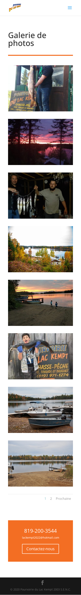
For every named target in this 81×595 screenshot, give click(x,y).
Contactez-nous (40, 548)
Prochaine (63, 498)
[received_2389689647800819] (40, 378)
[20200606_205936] (40, 164)
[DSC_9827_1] (40, 432)
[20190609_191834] (40, 110)
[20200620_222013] (40, 217)
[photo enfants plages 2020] (40, 325)
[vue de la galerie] (40, 271)
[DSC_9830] (40, 485)
